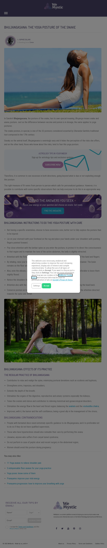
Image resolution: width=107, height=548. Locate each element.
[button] (37, 285)
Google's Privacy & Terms (63, 280)
